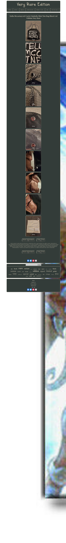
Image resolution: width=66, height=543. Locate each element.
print (55, 271)
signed (42, 271)
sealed (32, 274)
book (15, 269)
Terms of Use (33, 285)
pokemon (35, 269)
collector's (20, 274)
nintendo (52, 274)
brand (26, 271)
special (25, 274)
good (31, 269)
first (56, 274)
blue (36, 274)
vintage (48, 274)
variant (26, 269)
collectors (38, 276)
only (46, 269)
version (13, 271)
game (27, 276)
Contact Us (33, 282)
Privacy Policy (33, 284)
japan (43, 269)
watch (19, 271)
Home (33, 280)
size (43, 274)
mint (23, 271)
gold (30, 276)
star (12, 269)
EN (32, 287)
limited (49, 271)
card (34, 276)
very (15, 274)
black (54, 269)
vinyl (39, 269)
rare (21, 268)
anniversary (39, 274)
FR (34, 287)
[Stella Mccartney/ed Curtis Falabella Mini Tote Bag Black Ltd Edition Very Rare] (33, 31)
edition (36, 271)
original (9, 274)
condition (50, 269)
